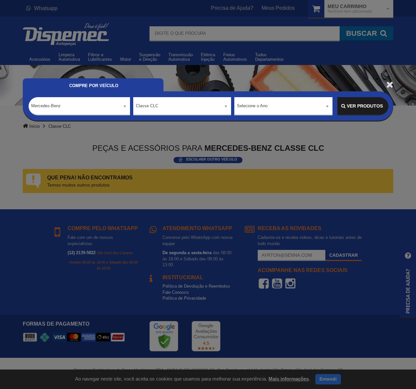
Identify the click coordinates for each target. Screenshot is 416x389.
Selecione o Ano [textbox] (252, 105)
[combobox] (79, 106)
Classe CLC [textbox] (147, 105)
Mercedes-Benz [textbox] (46, 105)
